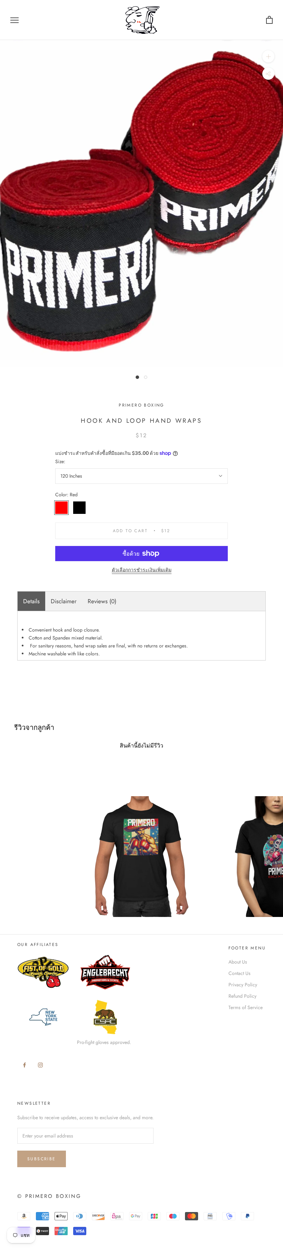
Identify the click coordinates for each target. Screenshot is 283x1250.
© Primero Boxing (49, 1196)
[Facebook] (24, 1064)
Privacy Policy (242, 984)
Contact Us (239, 973)
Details (31, 601)
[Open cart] (269, 20)
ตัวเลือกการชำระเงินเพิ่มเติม (142, 569)
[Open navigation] (14, 20)
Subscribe (41, 1159)
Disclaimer (64, 601)
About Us (237, 961)
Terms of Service (245, 1007)
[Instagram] (40, 1064)
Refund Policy (242, 996)
